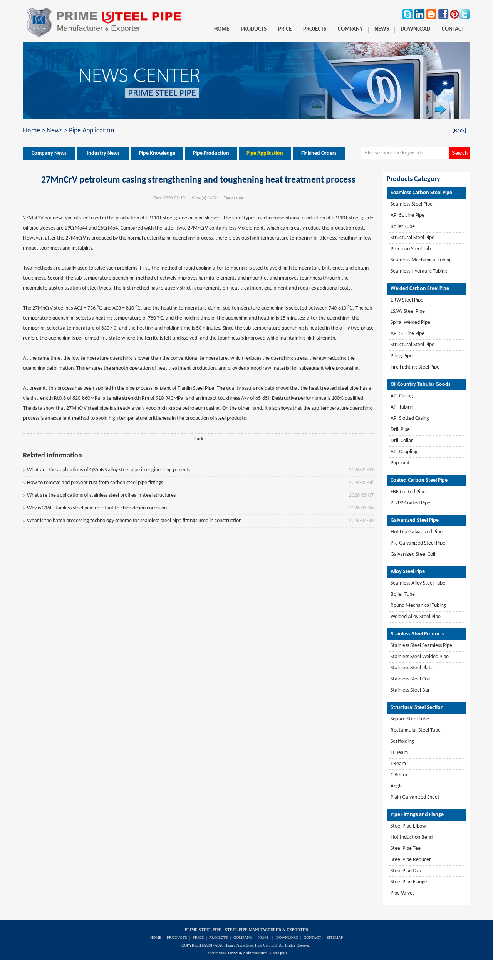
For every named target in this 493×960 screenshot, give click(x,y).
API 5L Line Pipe (407, 215)
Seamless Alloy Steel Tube (418, 583)
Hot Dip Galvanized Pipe (417, 532)
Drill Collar (402, 441)
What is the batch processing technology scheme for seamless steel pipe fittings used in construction (134, 521)
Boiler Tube (403, 227)
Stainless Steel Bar (410, 690)
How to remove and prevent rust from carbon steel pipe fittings (95, 483)
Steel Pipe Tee (406, 848)
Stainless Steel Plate (412, 668)
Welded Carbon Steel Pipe (420, 289)
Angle (397, 786)
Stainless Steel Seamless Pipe (421, 645)
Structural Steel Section (417, 707)
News (54, 130)
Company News (49, 153)
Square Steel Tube (410, 719)
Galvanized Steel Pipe (415, 520)
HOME (155, 937)
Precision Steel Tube (412, 249)
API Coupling (404, 452)
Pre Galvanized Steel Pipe (418, 543)
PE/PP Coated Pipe (410, 503)
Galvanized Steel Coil (413, 554)
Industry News (103, 153)
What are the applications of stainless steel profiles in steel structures (101, 495)
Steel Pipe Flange (409, 882)
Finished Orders (319, 153)
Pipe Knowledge (157, 153)
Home (31, 130)
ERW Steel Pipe (407, 300)
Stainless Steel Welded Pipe (420, 657)
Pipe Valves (402, 893)
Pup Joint (400, 463)
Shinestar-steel (255, 953)
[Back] (459, 131)
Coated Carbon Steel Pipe (419, 480)
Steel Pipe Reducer (411, 860)
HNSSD (234, 953)
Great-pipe (278, 953)
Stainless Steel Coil (410, 679)
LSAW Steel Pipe (408, 311)
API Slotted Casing (410, 418)
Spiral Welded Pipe (410, 322)
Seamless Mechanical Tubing (421, 260)
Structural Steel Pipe (412, 238)
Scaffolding (402, 741)
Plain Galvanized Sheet (415, 797)
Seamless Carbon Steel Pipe (421, 193)
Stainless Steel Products (417, 634)
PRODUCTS (177, 937)
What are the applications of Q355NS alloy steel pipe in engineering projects (108, 470)
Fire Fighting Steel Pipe (415, 367)
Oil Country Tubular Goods (421, 384)
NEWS (263, 937)
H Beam (399, 753)
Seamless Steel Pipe (412, 204)
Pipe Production (211, 153)
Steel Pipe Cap (406, 871)
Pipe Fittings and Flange (417, 815)
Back (198, 439)
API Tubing (402, 407)
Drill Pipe (400, 429)
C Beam (399, 775)
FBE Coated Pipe (408, 492)
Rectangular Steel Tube (416, 730)
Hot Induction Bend (412, 837)
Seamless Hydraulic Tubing (419, 271)
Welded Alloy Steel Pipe (416, 617)
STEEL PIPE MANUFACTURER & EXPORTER (266, 930)
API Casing (402, 396)
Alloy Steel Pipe (408, 572)
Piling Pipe (402, 356)
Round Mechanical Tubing (418, 605)
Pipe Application (91, 130)
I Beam (398, 764)
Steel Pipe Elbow (408, 826)
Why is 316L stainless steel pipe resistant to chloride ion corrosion (97, 508)
